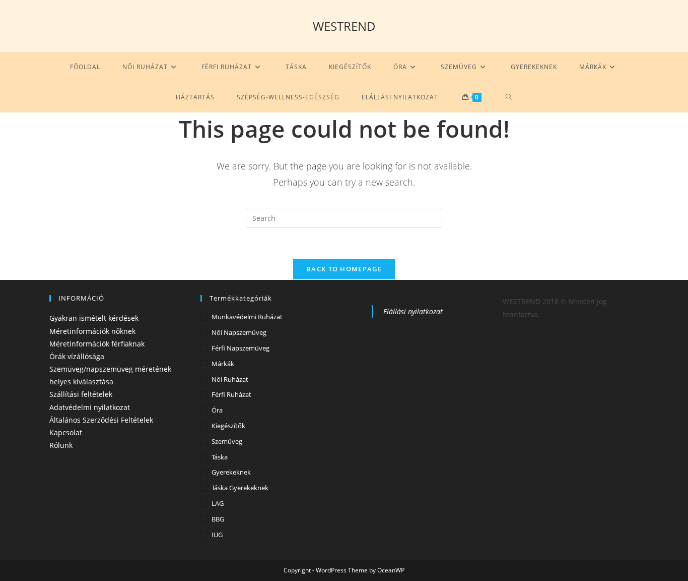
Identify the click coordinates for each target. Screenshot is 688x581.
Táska (220, 456)
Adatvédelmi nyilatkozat (89, 407)
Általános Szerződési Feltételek (101, 420)
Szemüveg (227, 441)
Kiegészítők (228, 425)
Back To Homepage (344, 268)
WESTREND (344, 26)
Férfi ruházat (231, 394)
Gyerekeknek (231, 472)
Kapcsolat (65, 432)
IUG (217, 534)
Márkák (223, 363)
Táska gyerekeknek (240, 487)
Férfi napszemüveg (240, 348)
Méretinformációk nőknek (92, 331)
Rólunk (61, 445)
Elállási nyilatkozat (413, 311)
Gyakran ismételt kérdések (94, 318)
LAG (218, 503)
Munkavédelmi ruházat (247, 316)
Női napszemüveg (239, 332)
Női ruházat (230, 379)
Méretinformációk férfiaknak (97, 343)
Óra (217, 410)
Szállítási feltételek (80, 394)
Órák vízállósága (76, 356)
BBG (218, 519)
